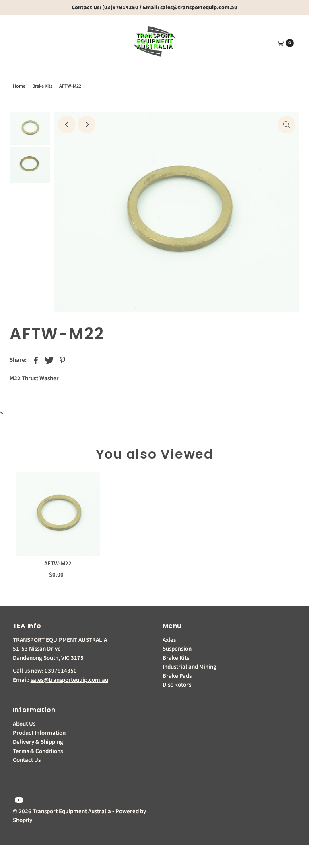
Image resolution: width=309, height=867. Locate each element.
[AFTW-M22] (58, 514)
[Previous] (67, 124)
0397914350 (61, 671)
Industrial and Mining (189, 667)
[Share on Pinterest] (62, 360)
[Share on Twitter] (49, 360)
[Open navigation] (18, 43)
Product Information (39, 733)
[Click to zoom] (286, 124)
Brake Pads (177, 676)
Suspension (177, 649)
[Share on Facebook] (36, 360)
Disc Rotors (177, 685)
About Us (24, 724)
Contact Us (27, 760)
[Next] (86, 124)
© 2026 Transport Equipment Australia (62, 811)
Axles (169, 640)
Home (19, 86)
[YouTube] (19, 801)
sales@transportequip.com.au (69, 680)
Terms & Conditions (38, 751)
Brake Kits (42, 86)
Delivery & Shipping (38, 742)
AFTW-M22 (58, 563)
